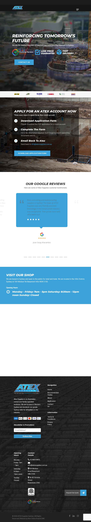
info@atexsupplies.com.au (41, 144)
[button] (83, 493)
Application (51, 401)
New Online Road (34, 518)
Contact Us (50, 405)
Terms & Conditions (51, 418)
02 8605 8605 (35, 460)
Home (49, 390)
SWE (43, 518)
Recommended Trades (51, 394)
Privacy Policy (50, 423)
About (49, 398)
